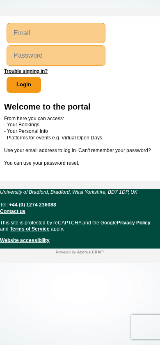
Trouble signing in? (26, 71)
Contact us (12, 211)
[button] (24, 85)
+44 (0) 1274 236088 (32, 205)
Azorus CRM (89, 252)
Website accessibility (25, 240)
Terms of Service (30, 229)
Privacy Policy (134, 223)
